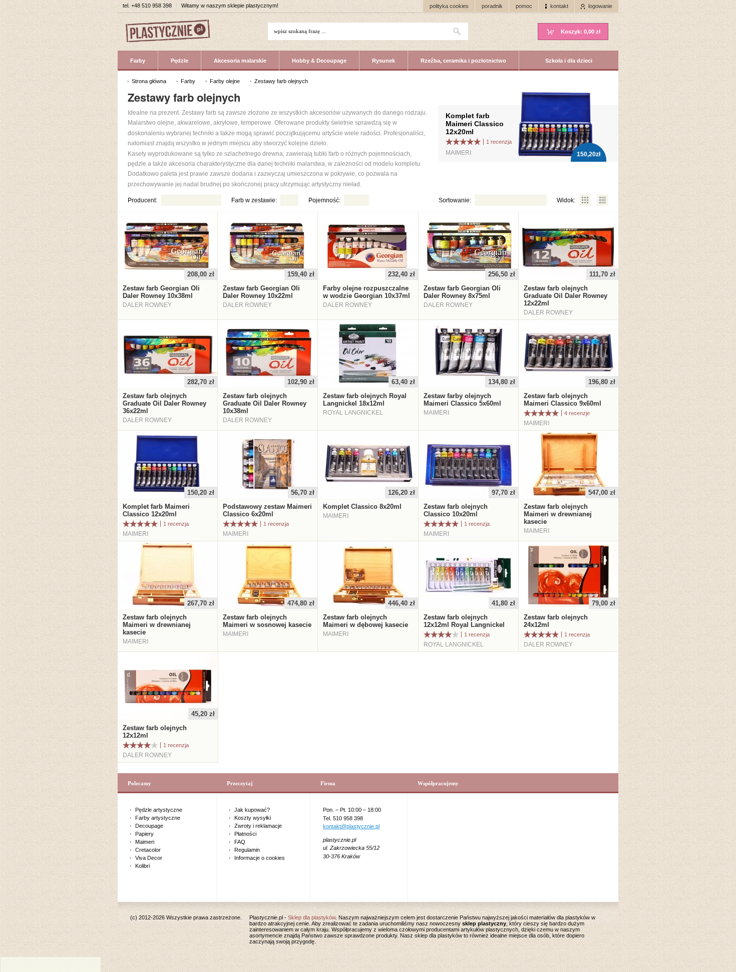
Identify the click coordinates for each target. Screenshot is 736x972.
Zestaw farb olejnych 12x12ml (155, 731)
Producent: (142, 200)
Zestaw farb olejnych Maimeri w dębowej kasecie (365, 620)
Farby (137, 61)
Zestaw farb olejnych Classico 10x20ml (456, 510)
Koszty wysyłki (252, 818)
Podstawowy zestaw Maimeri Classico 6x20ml (267, 510)
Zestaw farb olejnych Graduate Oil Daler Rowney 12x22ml (565, 295)
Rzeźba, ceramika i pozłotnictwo (463, 61)
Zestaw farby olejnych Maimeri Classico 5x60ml (462, 399)
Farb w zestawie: (254, 200)
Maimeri (144, 842)
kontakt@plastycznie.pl (351, 826)
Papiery (144, 834)
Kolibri (142, 866)
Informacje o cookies (259, 858)
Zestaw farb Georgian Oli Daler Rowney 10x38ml (161, 291)
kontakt (559, 6)
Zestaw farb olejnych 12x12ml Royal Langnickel (464, 620)
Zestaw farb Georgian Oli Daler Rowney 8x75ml (462, 291)
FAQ (239, 842)
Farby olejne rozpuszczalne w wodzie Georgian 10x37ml (366, 291)
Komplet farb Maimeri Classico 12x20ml (475, 124)
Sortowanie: (455, 200)
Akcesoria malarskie (240, 61)
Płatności (245, 834)
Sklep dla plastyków (311, 917)
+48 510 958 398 (151, 6)
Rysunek (383, 61)
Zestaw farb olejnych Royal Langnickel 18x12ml (365, 399)
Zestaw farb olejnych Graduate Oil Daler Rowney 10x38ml (264, 403)
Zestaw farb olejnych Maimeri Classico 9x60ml (562, 399)
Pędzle (179, 61)
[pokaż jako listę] (602, 200)
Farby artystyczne (157, 818)
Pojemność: (324, 200)
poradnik (492, 6)
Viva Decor (148, 858)
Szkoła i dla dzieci (568, 61)
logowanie (600, 6)
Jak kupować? (252, 810)
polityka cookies (449, 6)
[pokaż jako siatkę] (585, 200)
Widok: (566, 200)
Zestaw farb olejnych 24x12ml (556, 620)
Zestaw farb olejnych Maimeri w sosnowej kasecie (267, 620)
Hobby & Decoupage (319, 61)
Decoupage (149, 826)
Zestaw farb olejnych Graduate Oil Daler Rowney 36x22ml (164, 403)
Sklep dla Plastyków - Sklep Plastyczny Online (173, 32)
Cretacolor (148, 850)
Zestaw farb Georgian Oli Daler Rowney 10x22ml (261, 291)
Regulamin (247, 850)
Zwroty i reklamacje (258, 826)
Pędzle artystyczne (158, 810)
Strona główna (149, 81)
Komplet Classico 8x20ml (362, 506)
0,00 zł (580, 32)
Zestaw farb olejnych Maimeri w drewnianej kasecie (558, 514)
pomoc (524, 6)
